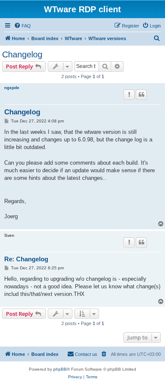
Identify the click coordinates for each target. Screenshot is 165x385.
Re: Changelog (26, 259)
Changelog (22, 54)
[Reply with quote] (141, 94)
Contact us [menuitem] (86, 354)
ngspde (11, 87)
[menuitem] (22, 26)
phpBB (60, 369)
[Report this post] (129, 94)
